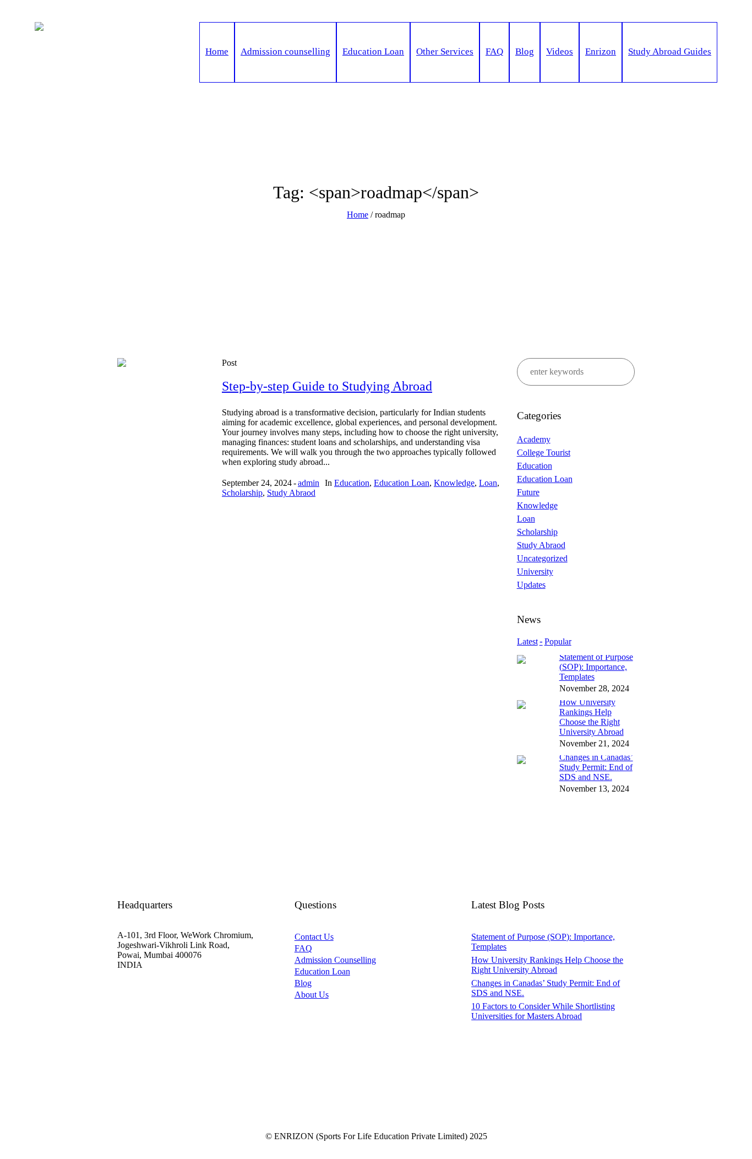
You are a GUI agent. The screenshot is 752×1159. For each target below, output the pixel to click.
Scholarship (242, 492)
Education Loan (401, 483)
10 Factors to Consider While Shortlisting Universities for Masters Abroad (543, 1011)
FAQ (303, 948)
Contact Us (314, 936)
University (535, 571)
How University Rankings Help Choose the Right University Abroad (591, 716)
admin (308, 483)
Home (357, 214)
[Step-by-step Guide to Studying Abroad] (161, 402)
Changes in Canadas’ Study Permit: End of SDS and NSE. (596, 767)
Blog (303, 983)
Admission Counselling (335, 960)
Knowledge (454, 483)
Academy (534, 439)
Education (351, 483)
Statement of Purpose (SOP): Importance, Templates (596, 666)
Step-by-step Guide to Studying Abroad (327, 386)
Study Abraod (291, 492)
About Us (312, 994)
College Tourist (543, 452)
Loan (488, 483)
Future (528, 492)
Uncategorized (542, 558)
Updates (531, 584)
